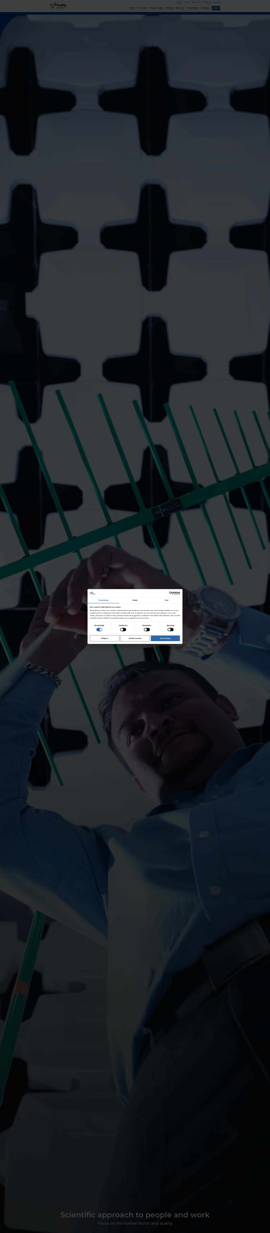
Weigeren (104, 638)
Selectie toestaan (135, 638)
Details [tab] (135, 600)
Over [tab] (166, 600)
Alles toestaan (165, 638)
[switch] (123, 629)
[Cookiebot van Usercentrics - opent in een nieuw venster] (171, 593)
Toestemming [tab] (103, 600)
